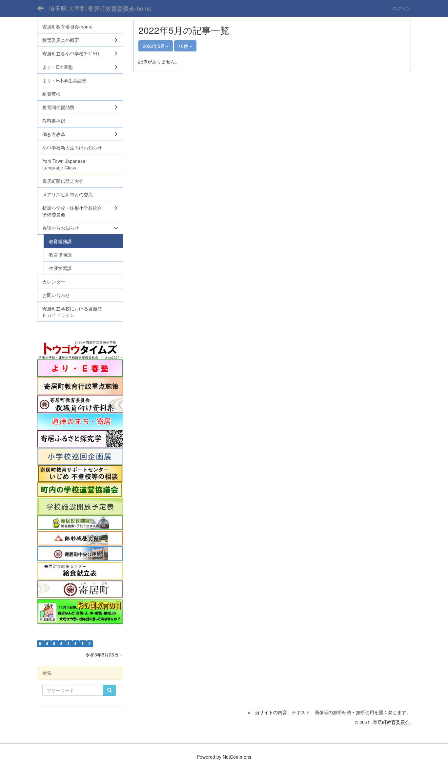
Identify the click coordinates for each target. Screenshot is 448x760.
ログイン (402, 8)
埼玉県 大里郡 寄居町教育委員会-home (100, 8)
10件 (184, 46)
